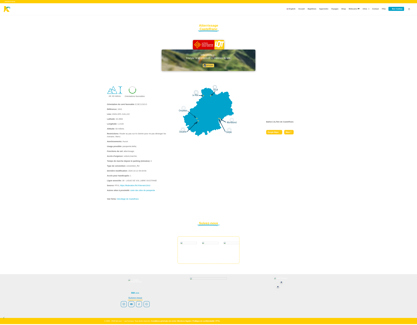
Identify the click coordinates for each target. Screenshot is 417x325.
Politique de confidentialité (203, 321)
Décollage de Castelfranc (128, 199)
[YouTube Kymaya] (131, 304)
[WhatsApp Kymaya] (147, 304)
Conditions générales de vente (163, 321)
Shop (343, 9)
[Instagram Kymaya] (124, 304)
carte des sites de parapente (142, 190)
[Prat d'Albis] (281, 282)
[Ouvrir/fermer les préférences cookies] (6, 319)
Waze (288, 132)
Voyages (334, 9)
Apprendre (323, 9)
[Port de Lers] (278, 287)
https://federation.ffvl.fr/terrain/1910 (135, 185)
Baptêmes (312, 9)
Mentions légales (184, 321)
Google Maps (273, 132)
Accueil (301, 9)
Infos (365, 9)
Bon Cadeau (397, 9)
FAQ (384, 9)
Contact (375, 9)
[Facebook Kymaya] (139, 304)
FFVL (218, 321)
